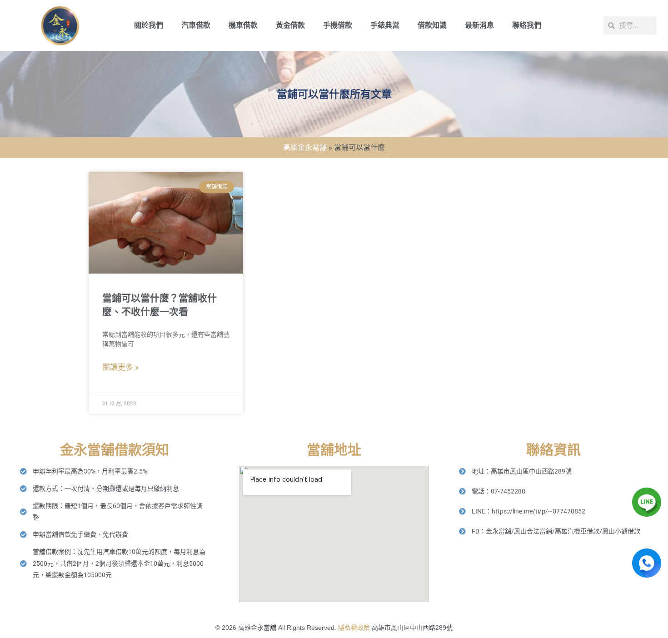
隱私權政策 (354, 627)
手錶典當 (384, 25)
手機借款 (337, 25)
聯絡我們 (526, 25)
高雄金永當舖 (305, 147)
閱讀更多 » (120, 367)
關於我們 (148, 25)
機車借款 (243, 25)
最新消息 (479, 25)
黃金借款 (290, 25)
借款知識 (432, 25)
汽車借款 (195, 25)
